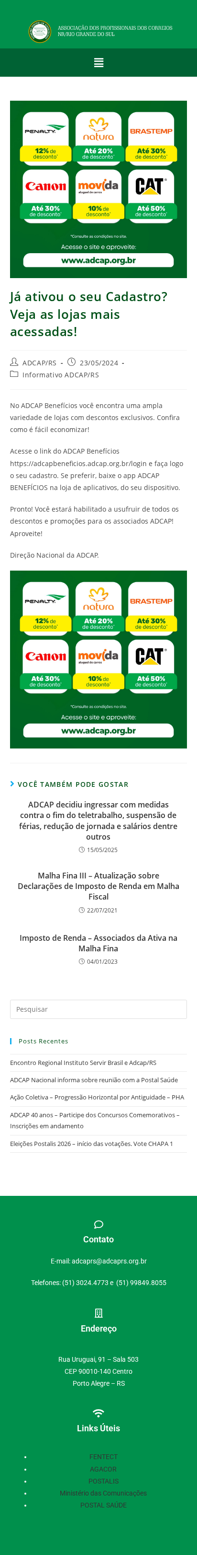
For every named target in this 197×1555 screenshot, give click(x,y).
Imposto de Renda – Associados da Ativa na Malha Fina (98, 943)
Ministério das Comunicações (103, 1493)
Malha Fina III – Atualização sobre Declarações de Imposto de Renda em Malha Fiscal (98, 886)
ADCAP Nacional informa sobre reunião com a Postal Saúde (94, 1080)
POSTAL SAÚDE (103, 1505)
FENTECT (103, 1457)
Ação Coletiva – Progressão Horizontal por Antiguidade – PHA (97, 1097)
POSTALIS (103, 1481)
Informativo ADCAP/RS (60, 374)
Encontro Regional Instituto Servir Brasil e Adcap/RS (83, 1062)
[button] (98, 62)
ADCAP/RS (39, 362)
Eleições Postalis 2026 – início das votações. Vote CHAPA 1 (91, 1143)
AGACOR (103, 1469)
